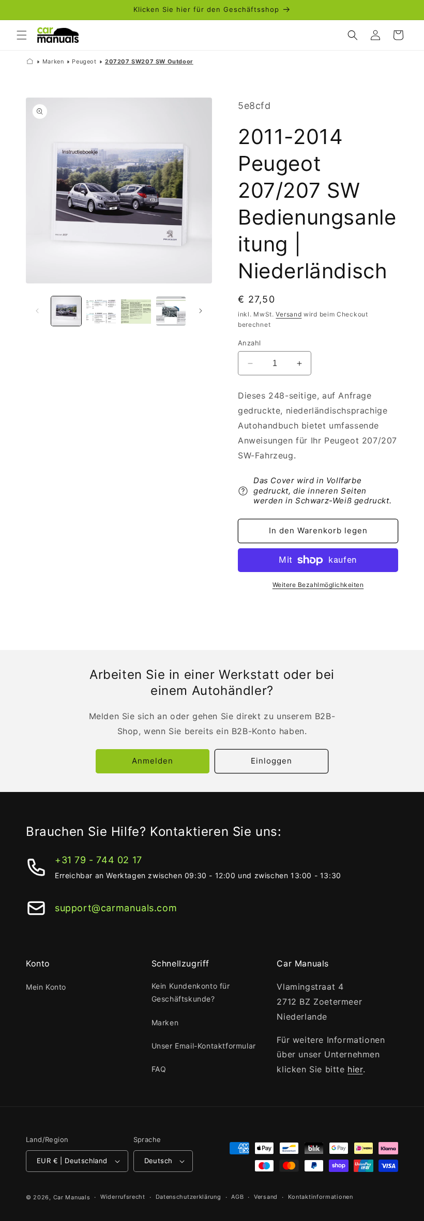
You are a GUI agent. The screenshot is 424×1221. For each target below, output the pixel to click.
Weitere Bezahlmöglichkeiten (318, 585)
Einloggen (271, 761)
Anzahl (249, 343)
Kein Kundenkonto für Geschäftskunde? (191, 992)
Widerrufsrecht (122, 1196)
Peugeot (84, 61)
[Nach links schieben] (37, 310)
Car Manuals (71, 1197)
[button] (21, 35)
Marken (53, 61)
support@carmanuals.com (116, 907)
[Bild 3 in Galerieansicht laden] (136, 311)
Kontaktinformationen (320, 1196)
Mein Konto (46, 986)
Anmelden (152, 761)
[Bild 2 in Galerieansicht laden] (101, 311)
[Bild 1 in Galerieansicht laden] (66, 311)
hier (354, 1069)
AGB (237, 1196)
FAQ (159, 1069)
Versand (288, 314)
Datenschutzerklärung (188, 1196)
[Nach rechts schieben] (200, 310)
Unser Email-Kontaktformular (204, 1045)
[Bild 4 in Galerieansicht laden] (171, 311)
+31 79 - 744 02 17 (98, 859)
